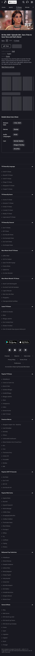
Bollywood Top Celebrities (9, 552)
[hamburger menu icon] (31, 2)
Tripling (5, 543)
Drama (8, 55)
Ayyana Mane (6, 498)
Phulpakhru (6, 298)
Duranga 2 (6, 529)
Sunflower (5, 540)
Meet (4, 315)
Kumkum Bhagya (7, 390)
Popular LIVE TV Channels (9, 471)
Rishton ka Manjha (8, 312)
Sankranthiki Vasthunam (9, 438)
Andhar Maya (6, 512)
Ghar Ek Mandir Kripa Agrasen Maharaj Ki (14, 329)
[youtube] (25, 350)
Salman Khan (6, 568)
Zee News (5, 477)
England (5, 638)
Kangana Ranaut (7, 596)
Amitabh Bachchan (8, 592)
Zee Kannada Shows (8, 238)
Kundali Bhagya (7, 393)
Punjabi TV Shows (7, 189)
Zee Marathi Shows (8, 235)
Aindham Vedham (8, 519)
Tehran (5, 435)
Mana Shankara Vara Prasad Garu (12, 442)
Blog (4, 610)
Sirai (4, 449)
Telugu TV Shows (7, 182)
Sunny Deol (6, 582)
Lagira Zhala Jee (7, 291)
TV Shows (19, 7)
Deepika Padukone (8, 564)
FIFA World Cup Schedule (9, 624)
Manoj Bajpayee (7, 571)
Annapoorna (6, 404)
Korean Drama (7, 410)
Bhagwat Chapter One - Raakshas (12, 425)
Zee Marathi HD (7, 487)
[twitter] (19, 350)
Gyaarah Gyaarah (8, 505)
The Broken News (7, 522)
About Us (21, 356)
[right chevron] (4, 83)
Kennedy (5, 432)
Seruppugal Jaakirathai (9, 515)
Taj (3, 536)
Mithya (5, 533)
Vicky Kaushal (6, 578)
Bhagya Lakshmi (7, 319)
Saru (3, 40)
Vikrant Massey (7, 561)
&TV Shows (6, 231)
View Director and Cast (8, 66)
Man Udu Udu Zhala (8, 294)
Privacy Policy (22, 360)
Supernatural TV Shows (9, 217)
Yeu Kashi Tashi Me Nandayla (11, 287)
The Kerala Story (7, 452)
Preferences (22, 363)
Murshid (5, 501)
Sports (11, 7)
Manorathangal (7, 508)
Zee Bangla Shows (8, 245)
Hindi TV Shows (7, 172)
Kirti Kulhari (6, 589)
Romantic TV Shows (8, 203)
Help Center (11, 360)
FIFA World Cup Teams (9, 620)
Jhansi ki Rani (6, 386)
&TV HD (5, 484)
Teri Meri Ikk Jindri (8, 273)
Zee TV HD (6, 480)
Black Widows (6, 526)
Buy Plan (13, 2)
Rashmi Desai (6, 599)
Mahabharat (6, 379)
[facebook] (9, 350)
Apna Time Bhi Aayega (9, 263)
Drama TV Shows (7, 200)
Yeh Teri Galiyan (7, 259)
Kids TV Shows (7, 414)
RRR (4, 466)
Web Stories (6, 613)
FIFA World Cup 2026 (8, 617)
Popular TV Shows (7, 374)
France (5, 627)
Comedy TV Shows (8, 210)
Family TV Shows (7, 207)
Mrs (4, 445)
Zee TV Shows (6, 228)
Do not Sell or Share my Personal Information (17, 367)
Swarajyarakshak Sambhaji (10, 301)
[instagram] (14, 350)
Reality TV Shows (7, 214)
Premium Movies (6, 419)
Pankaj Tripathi (7, 575)
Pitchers (5, 547)
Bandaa (5, 463)
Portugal (5, 645)
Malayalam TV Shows (8, 186)
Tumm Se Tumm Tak (8, 383)
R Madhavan (6, 557)
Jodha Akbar (6, 256)
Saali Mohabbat (7, 428)
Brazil (4, 641)
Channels (11, 356)
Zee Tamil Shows (7, 242)
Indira (4, 407)
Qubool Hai (6, 270)
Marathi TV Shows (8, 175)
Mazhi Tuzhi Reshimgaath (10, 284)
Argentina (5, 634)
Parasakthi (6, 459)
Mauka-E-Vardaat (7, 326)
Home (3, 7)
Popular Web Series (7, 492)
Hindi (13, 50)
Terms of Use (11, 363)
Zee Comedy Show (8, 322)
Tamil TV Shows (7, 179)
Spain (4, 631)
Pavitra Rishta (6, 266)
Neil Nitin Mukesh (7, 585)
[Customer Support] (27, 2)
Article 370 (6, 456)
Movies (27, 7)
